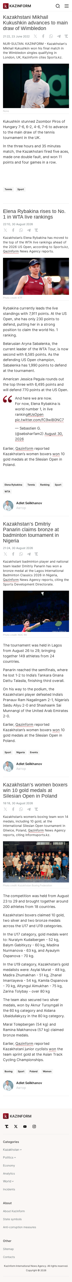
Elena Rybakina (13, 484)
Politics (8, 1157)
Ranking (45, 484)
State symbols (12, 1219)
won (56, 454)
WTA (7, 491)
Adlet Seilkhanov (29, 503)
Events (34, 752)
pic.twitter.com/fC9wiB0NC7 (39, 420)
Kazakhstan (11, 1149)
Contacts (9, 1257)
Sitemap (8, 1249)
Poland (34, 1071)
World (7, 1181)
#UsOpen (36, 414)
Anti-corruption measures (19, 1227)
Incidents (9, 1189)
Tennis (8, 189)
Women (47, 1071)
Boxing (9, 1071)
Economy (9, 1165)
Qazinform (11, 251)
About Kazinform (14, 1211)
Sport (20, 189)
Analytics (9, 1173)
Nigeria (20, 752)
